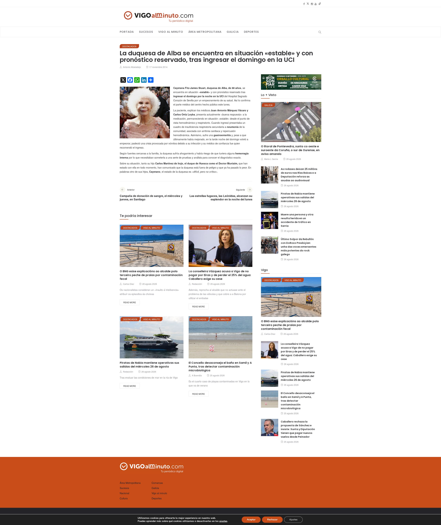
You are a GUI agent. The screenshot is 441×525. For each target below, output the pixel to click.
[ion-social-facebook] (304, 3)
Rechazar (272, 519)
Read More (129, 302)
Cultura (124, 498)
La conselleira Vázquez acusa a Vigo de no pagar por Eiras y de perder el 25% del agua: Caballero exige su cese (220, 275)
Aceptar (251, 519)
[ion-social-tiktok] (319, 4)
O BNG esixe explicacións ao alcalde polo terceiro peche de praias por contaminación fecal (151, 275)
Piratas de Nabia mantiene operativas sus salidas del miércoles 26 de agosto (149, 365)
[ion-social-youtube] (316, 3)
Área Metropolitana (205, 32)
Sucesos (146, 32)
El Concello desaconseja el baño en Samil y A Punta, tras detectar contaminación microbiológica (220, 366)
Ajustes (293, 519)
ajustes (223, 521)
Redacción (197, 283)
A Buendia (197, 375)
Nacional (124, 493)
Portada (127, 32)
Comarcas (157, 483)
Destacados (129, 46)
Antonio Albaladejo (132, 66)
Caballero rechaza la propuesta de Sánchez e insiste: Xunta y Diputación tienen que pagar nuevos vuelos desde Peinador (298, 429)
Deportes (251, 32)
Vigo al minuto (170, 32)
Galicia (233, 32)
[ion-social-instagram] (312, 3)
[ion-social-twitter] (307, 3)
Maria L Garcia (271, 158)
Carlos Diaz (128, 283)
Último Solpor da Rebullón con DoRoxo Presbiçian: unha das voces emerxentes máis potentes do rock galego (298, 246)
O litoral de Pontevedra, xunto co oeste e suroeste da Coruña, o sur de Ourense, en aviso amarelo (290, 150)
